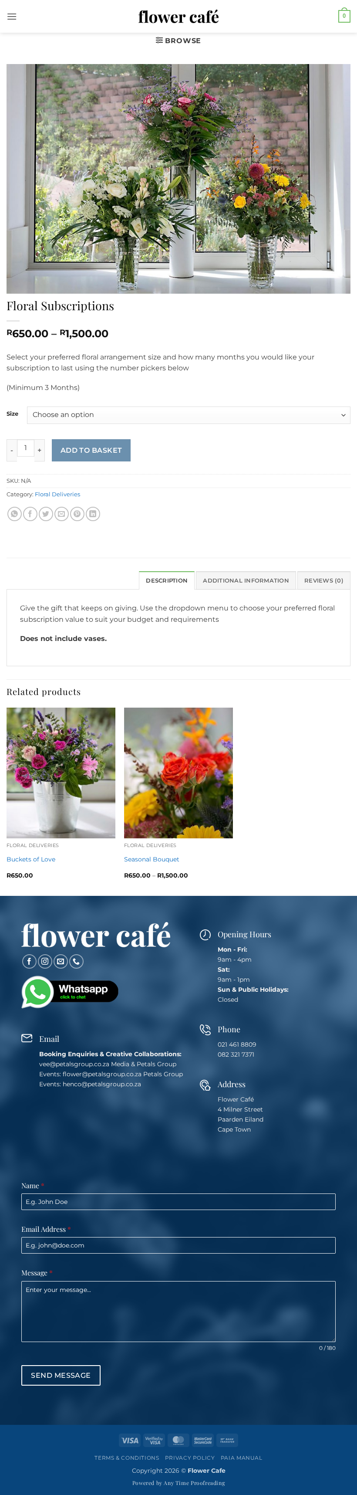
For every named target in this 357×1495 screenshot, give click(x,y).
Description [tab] (167, 580)
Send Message (61, 1375)
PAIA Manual (242, 1457)
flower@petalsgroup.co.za (102, 1074)
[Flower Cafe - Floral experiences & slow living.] (178, 17)
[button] (12, 16)
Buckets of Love (31, 859)
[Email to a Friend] (61, 514)
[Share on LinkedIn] (93, 514)
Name (32, 1185)
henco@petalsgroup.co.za (102, 1084)
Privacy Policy (190, 1457)
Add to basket (91, 450)
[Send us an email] (61, 961)
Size (12, 414)
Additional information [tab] (246, 580)
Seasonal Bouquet (151, 859)
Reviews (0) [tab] (324, 580)
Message (37, 1272)
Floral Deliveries (57, 494)
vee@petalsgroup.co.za (74, 1064)
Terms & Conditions (126, 1457)
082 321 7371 (236, 1054)
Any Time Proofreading (194, 1482)
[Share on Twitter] (46, 514)
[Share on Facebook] (30, 514)
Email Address (46, 1229)
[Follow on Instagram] (45, 961)
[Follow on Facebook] (29, 961)
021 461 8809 (237, 1044)
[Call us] (76, 961)
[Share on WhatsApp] (14, 514)
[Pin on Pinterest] (77, 514)
